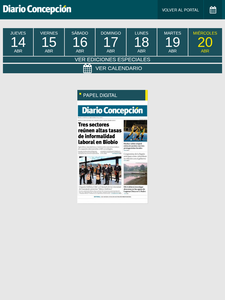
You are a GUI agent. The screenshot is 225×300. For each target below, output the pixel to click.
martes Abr (172, 42)
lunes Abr (141, 42)
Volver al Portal (180, 10)
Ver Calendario (119, 68)
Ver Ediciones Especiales (112, 59)
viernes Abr (49, 42)
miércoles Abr (205, 42)
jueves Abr (18, 42)
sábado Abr (79, 42)
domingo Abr (111, 42)
